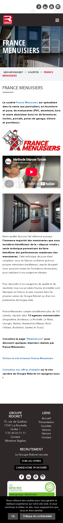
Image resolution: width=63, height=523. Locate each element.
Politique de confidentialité (37, 516)
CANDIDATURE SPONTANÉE (31, 468)
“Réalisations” (35, 339)
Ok (13, 516)
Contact (15, 437)
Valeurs (46, 430)
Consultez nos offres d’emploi (21, 370)
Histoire (46, 433)
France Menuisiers (27, 102)
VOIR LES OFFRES (31, 461)
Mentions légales (15, 441)
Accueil (46, 418)
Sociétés (46, 426)
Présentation (46, 422)
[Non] (58, 509)
